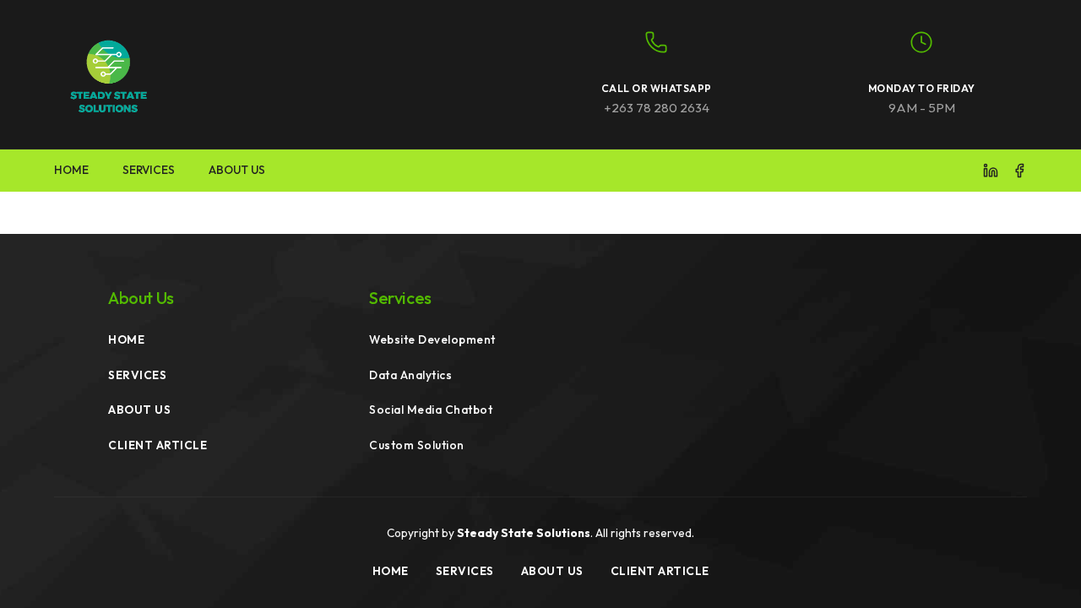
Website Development (432, 339)
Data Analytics (410, 375)
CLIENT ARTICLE (157, 445)
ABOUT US (237, 169)
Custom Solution (416, 445)
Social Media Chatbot (430, 409)
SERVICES (148, 169)
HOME (71, 169)
